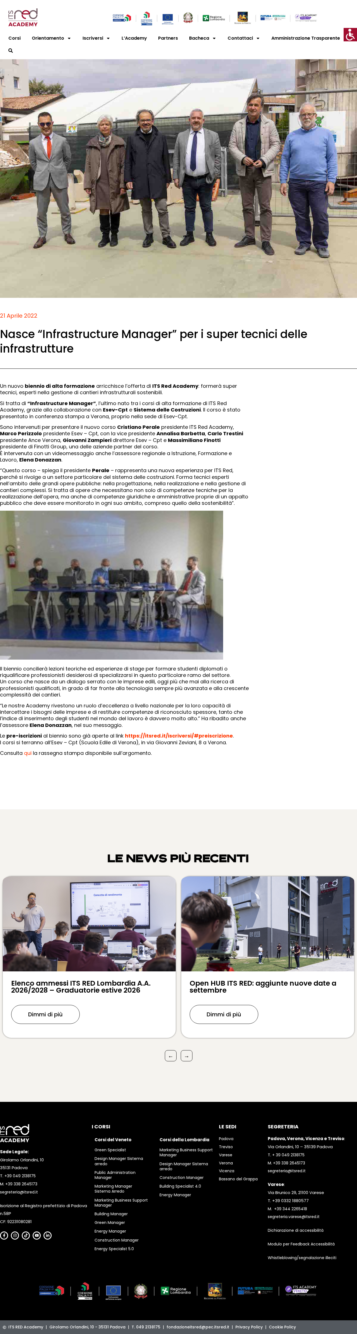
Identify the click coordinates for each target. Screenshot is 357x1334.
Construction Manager (117, 1240)
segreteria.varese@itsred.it (294, 1216)
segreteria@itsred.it (19, 1192)
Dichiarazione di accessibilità (296, 1230)
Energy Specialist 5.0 (114, 1249)
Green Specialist (110, 1150)
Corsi (14, 38)
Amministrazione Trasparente (305, 38)
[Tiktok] (26, 1235)
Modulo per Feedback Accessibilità (301, 1244)
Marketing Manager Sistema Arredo (113, 1188)
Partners (168, 38)
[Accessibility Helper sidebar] (350, 34)
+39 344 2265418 (290, 1209)
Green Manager (110, 1222)
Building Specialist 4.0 (180, 1186)
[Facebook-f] (4, 1235)
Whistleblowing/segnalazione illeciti (302, 1258)
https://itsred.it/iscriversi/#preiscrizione (179, 735)
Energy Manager (110, 1231)
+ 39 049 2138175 (288, 1155)
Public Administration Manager (115, 1175)
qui (28, 753)
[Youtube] (37, 1235)
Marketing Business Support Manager (121, 1202)
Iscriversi (93, 38)
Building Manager (111, 1214)
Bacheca (199, 38)
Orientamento (48, 38)
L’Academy (134, 38)
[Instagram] (15, 1235)
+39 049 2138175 (20, 1176)
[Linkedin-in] (48, 1235)
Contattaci (240, 38)
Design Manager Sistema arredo (119, 1161)
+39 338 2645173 (21, 1184)
